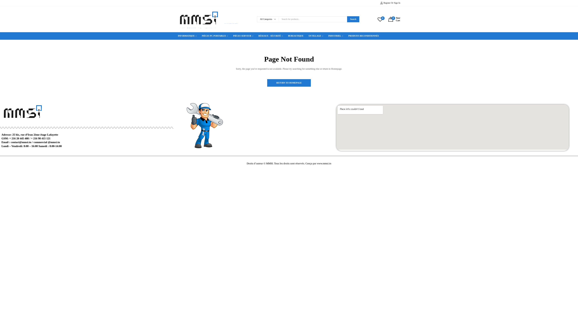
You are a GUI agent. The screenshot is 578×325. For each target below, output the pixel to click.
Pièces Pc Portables (214, 36)
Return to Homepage (289, 83)
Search (353, 19)
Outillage (315, 36)
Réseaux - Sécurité (269, 36)
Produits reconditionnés (363, 36)
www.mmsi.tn (323, 163)
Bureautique (295, 36)
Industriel (334, 36)
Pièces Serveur (242, 36)
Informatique (186, 36)
